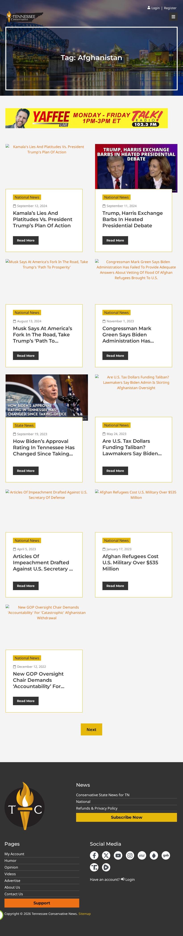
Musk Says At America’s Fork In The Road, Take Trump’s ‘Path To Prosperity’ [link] (42, 337)
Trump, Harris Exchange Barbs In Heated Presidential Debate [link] (132, 219)
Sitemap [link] (85, 914)
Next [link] (91, 729)
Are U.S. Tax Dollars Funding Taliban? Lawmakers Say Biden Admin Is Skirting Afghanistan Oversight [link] (130, 453)
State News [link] (24, 425)
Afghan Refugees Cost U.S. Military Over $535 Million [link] (130, 562)
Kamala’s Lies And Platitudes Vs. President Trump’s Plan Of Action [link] (42, 219)
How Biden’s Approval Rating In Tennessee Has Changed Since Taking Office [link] (44, 450)
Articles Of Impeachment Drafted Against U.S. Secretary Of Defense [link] (44, 565)
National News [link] (27, 197)
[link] (153, 8)
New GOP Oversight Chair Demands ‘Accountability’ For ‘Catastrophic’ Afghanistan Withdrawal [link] (43, 686)
